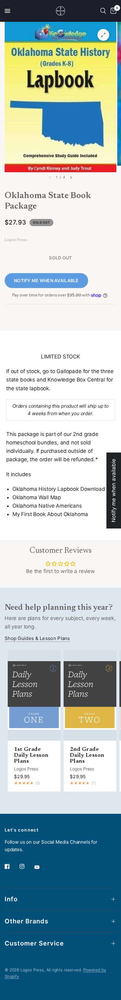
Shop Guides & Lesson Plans (37, 638)
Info (11, 899)
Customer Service (34, 943)
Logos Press (26, 768)
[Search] (103, 11)
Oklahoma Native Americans (47, 506)
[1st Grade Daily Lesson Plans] (34, 695)
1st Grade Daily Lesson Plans (31, 755)
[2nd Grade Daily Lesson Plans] (90, 695)
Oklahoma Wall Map (36, 497)
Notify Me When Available (46, 280)
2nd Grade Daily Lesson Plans (87, 755)
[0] (112, 11)
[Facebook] (11, 866)
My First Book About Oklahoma (50, 514)
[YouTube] (41, 867)
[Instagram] (26, 866)
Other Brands (26, 921)
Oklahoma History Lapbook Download (58, 489)
